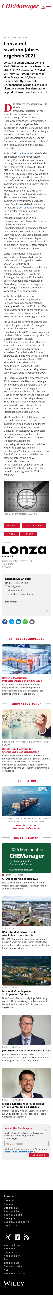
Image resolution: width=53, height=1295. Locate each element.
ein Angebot (14, 586)
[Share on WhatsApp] (25, 621)
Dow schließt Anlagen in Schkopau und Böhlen (16, 993)
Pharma (9, 1204)
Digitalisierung (16, 1221)
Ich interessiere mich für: (17, 582)
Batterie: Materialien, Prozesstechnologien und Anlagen (22, 679)
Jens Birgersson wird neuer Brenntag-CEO (26, 1050)
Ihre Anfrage (11, 601)
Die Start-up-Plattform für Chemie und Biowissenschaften (20, 750)
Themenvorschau (16, 1273)
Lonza (11, 534)
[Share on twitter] (11, 621)
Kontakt (10, 1248)
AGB (6, 1269)
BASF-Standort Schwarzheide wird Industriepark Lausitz (19, 933)
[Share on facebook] (5, 621)
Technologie (13, 1214)
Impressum (11, 1262)
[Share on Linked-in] (18, 621)
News (24, 37)
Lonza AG (7, 556)
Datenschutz (13, 1266)
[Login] (43, 6)
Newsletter (12, 1245)
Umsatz (28, 534)
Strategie (11, 1207)
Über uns (10, 1252)
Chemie (19, 875)
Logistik (17, 1100)
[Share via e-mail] (32, 621)
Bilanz (12, 525)
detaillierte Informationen (21, 594)
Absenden (39, 1155)
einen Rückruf (15, 590)
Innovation (12, 1211)
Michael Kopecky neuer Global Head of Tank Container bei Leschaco (23, 1105)
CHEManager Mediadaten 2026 (20, 878)
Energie (10, 1218)
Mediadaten (12, 1255)
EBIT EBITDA (34, 525)
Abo (6, 1259)
